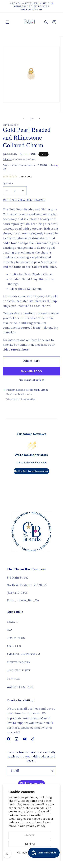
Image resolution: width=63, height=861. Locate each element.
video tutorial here (16, 349)
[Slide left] (23, 118)
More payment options (31, 379)
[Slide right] (39, 118)
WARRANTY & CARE (20, 686)
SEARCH (12, 621)
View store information (21, 399)
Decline (30, 844)
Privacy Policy (36, 826)
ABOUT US (14, 646)
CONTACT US (16, 638)
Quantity (8, 183)
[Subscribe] (52, 770)
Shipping (7, 159)
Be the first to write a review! (31, 471)
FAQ (9, 629)
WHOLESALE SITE (19, 670)
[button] (7, 22)
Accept (29, 835)
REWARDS (13, 678)
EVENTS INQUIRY (18, 662)
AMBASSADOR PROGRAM (23, 654)
